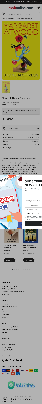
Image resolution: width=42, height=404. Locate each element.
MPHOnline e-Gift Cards (10, 289)
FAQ (3, 309)
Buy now (9, 260)
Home (3, 18)
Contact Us (5, 317)
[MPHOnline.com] (20, 8)
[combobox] (21, 14)
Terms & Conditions (8, 345)
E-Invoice (5, 304)
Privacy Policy (6, 347)
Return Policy (6, 312)
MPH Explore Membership (10, 330)
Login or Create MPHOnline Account (14, 327)
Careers (4, 332)
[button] (38, 8)
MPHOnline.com (7, 401)
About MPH (5, 314)
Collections (11, 18)
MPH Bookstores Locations (11, 286)
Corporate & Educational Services (13, 291)
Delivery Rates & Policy (9, 306)
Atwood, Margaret (13, 103)
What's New (5, 294)
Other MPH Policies (8, 350)
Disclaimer (5, 342)
